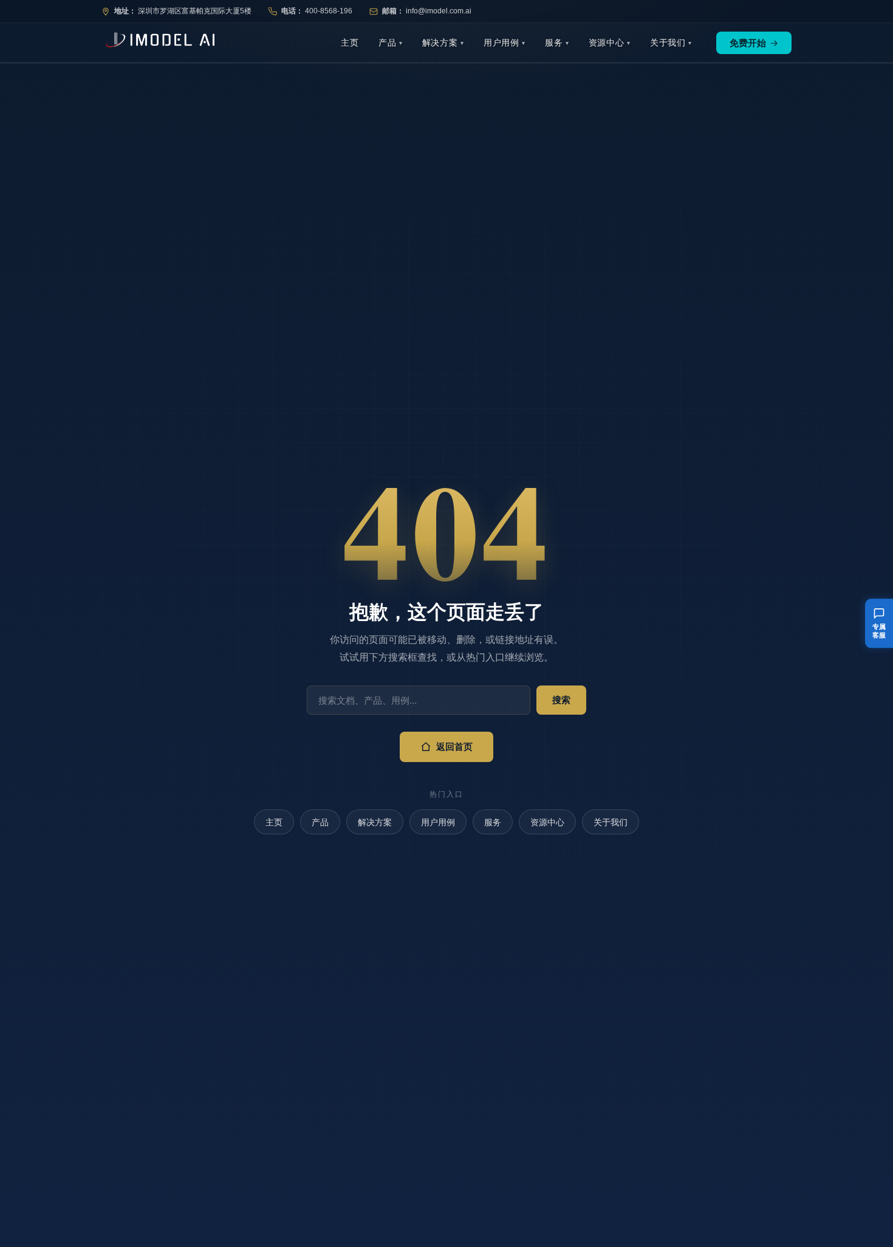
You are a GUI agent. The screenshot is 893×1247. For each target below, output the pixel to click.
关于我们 (668, 42)
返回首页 (454, 746)
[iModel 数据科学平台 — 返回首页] (157, 42)
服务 (554, 42)
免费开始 (754, 43)
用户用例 (501, 42)
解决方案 (440, 42)
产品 (387, 42)
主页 (350, 42)
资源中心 (606, 42)
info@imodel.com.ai (438, 11)
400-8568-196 (328, 11)
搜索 (561, 700)
